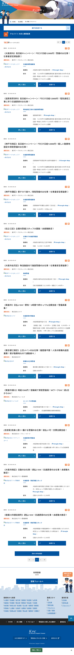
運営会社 (54, 638)
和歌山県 (13, 611)
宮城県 (23, 600)
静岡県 (36, 605)
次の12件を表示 (37, 553)
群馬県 (23, 603)
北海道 (6, 600)
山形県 (35, 600)
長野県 (31, 605)
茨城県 (12, 603)
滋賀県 (29, 608)
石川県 (25, 605)
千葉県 (35, 603)
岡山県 (25, 611)
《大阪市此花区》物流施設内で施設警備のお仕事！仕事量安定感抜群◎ (36, 265)
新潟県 (19, 605)
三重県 (12, 608)
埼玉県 (29, 603)
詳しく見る (22, 84)
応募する (52, 84)
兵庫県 (23, 608)
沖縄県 (36, 611)
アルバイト (51, 608)
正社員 (50, 602)
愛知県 (6, 608)
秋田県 (29, 600)
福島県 (6, 603)
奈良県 (6, 611)
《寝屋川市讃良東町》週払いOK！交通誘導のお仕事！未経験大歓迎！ (36, 515)
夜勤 (53, 610)
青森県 (12, 600)
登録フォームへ (37, 581)
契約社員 (50, 605)
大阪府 (18, 608)
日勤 (49, 610)
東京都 (6, 605)
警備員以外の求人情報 (38, 638)
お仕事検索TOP (20, 638)
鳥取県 (19, 611)
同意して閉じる (36, 650)
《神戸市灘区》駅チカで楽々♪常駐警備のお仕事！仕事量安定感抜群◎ (36, 192)
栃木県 (18, 603)
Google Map (58, 70)
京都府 (35, 608)
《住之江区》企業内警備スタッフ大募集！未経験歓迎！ (29, 228)
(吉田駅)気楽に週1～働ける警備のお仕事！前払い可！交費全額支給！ (35, 430)
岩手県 (18, 600)
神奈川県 (13, 605)
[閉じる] (71, 650)
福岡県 (31, 611)
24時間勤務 (51, 613)
